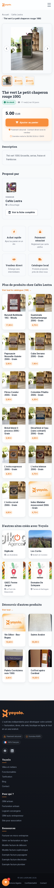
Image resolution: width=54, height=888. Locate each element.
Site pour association (11, 820)
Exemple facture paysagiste (14, 855)
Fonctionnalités (9, 772)
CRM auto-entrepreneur (12, 815)
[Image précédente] (6, 48)
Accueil (5, 15)
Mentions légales (14, 883)
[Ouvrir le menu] (49, 5)
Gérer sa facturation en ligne (15, 840)
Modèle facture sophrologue (15, 850)
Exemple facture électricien (14, 859)
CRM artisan (7, 801)
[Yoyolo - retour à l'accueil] (6, 5)
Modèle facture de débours (14, 845)
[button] (27, 49)
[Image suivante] (47, 48)
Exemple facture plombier (13, 864)
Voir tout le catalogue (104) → (16, 290)
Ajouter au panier (29, 122)
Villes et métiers (9, 767)
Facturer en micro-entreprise (15, 835)
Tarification (7, 776)
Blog (4, 781)
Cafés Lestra (17, 15)
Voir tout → (7, 610)
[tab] (7, 81)
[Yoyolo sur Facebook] (5, 751)
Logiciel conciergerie (11, 811)
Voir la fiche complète (23, 212)
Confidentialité (31, 883)
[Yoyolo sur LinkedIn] (12, 751)
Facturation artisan (10, 806)
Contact (5, 786)
